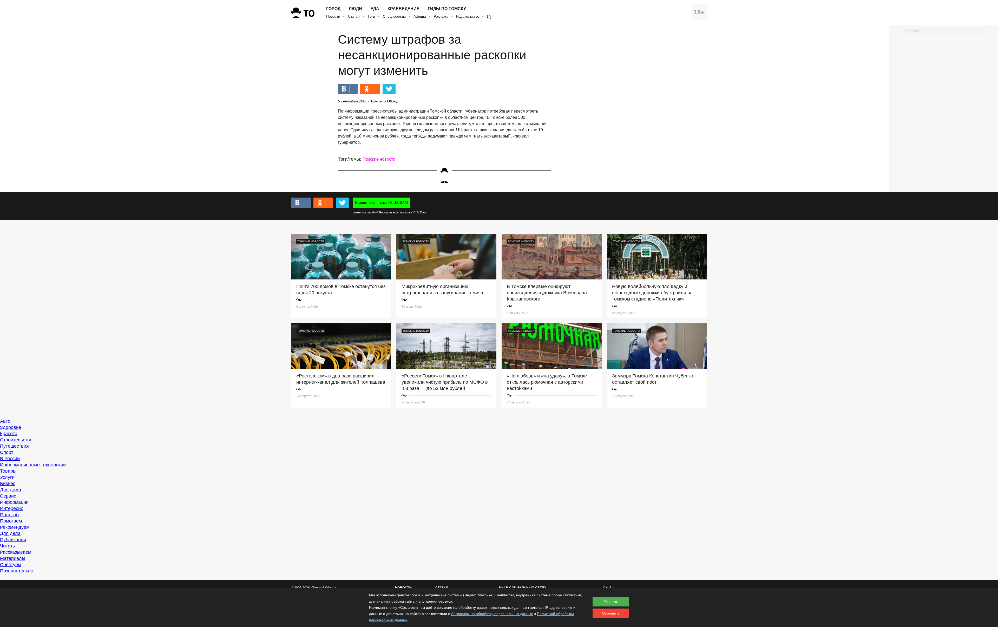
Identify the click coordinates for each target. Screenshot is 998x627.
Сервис (8, 496)
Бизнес (7, 483)
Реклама (441, 16)
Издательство (467, 16)
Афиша (419, 16)
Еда (374, 9)
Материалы (12, 558)
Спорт (6, 452)
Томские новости (379, 159)
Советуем (10, 564)
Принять (611, 602)
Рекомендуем (14, 527)
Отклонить (611, 613)
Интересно (11, 508)
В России (10, 458)
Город (333, 9)
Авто (5, 421)
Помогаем (11, 521)
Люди (355, 9)
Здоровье (10, 427)
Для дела (10, 533)
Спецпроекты (394, 16)
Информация (14, 502)
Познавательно (16, 570)
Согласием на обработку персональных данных (492, 614)
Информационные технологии (33, 464)
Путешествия (14, 446)
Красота (8, 433)
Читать (7, 545)
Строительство (16, 439)
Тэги (371, 16)
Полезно (9, 514)
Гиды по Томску (447, 9)
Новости (333, 16)
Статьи (354, 16)
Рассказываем (15, 552)
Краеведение (403, 9)
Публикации (13, 539)
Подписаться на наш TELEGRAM (381, 203)
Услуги (7, 477)
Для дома (10, 489)
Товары (8, 471)
